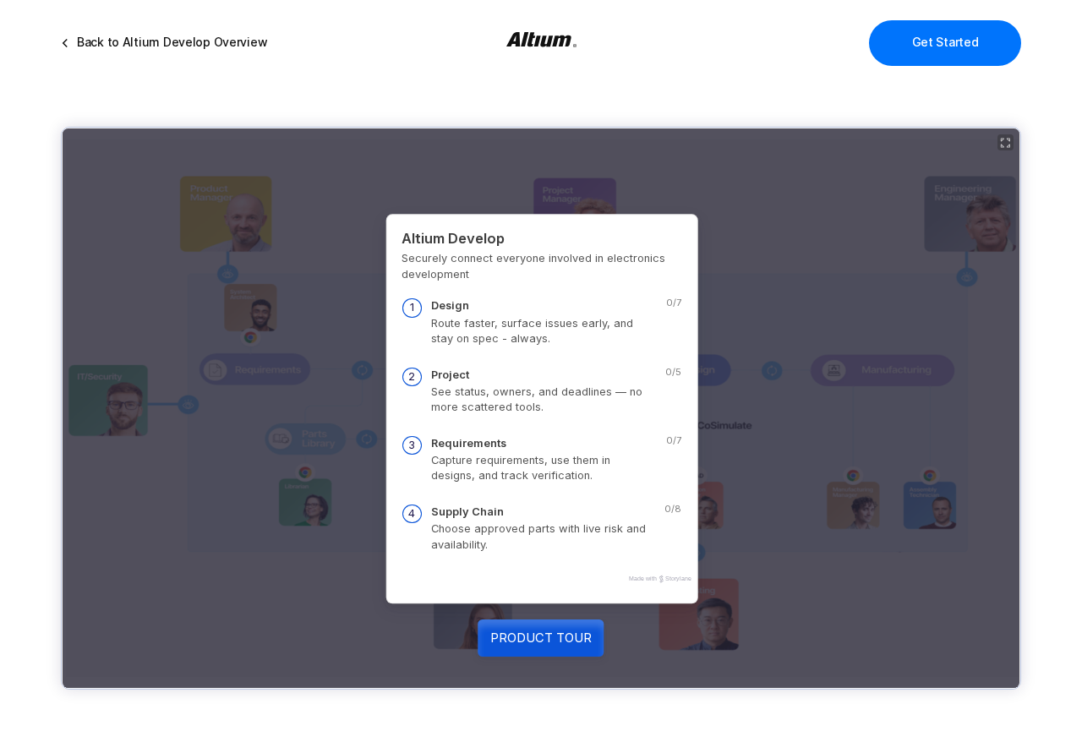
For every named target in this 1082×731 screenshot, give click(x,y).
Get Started (945, 42)
